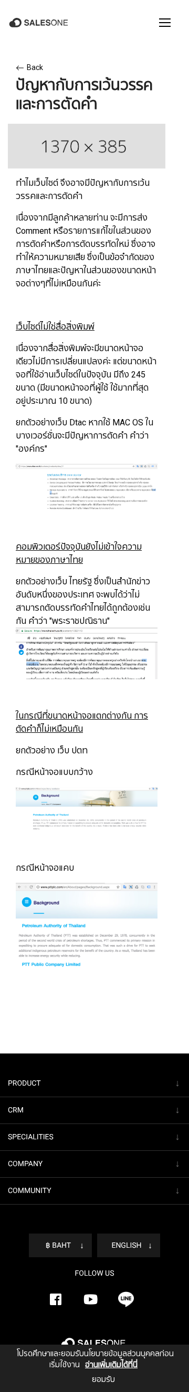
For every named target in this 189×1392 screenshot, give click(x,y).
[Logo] (39, 23)
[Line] (126, 1299)
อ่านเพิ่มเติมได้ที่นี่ (111, 1364)
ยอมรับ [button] (103, 1379)
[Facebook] (56, 1299)
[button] (165, 23)
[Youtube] (91, 1299)
